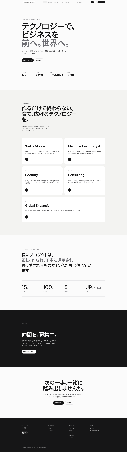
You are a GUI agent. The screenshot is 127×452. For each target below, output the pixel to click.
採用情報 (67, 2)
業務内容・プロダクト (58, 2)
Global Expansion (73, 437)
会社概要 (50, 2)
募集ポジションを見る (28, 351)
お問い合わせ (79, 2)
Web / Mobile (72, 428)
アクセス (72, 2)
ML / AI (70, 430)
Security (71, 433)
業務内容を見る (26, 60)
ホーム (45, 2)
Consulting (71, 435)
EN (95, 1)
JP (92, 1)
